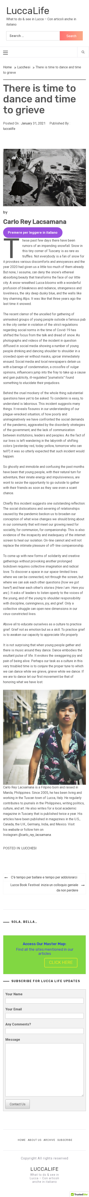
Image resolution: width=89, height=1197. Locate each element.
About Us (34, 1140)
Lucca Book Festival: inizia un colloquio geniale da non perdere (44, 887)
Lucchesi (29, 848)
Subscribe (64, 1140)
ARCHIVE (49, 1140)
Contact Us (17, 1104)
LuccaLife (27, 11)
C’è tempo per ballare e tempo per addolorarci (44, 877)
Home (22, 1140)
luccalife (9, 129)
